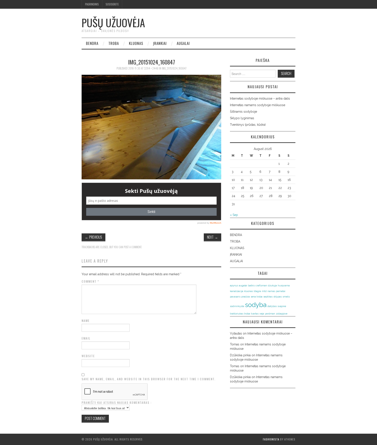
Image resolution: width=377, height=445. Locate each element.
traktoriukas (236, 313)
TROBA (113, 43)
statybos (272, 306)
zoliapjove (281, 313)
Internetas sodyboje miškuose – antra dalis (260, 98)
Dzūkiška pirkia (240, 355)
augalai (243, 285)
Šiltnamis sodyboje (243, 111)
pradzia (245, 296)
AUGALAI (183, 43)
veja (261, 313)
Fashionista (271, 439)
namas (271, 291)
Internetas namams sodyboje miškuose (257, 105)
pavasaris (235, 296)
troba (247, 313)
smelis (286, 296)
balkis (251, 285)
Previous (93, 237)
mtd (264, 291)
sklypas (277, 296)
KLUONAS (136, 43)
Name (86, 320)
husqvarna (284, 285)
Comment (90, 281)
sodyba (255, 305)
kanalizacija (236, 291)
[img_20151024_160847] (151, 127)
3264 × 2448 (151, 68)
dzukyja (272, 285)
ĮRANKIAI (160, 43)
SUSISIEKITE (112, 4)
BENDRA (92, 43)
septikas (267, 296)
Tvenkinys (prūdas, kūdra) (248, 124)
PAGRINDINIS (92, 4)
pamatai (280, 291)
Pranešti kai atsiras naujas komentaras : (117, 402)
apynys (234, 285)
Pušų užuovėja (113, 22)
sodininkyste (237, 306)
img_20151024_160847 (174, 68)
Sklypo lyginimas (242, 118)
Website (88, 356)
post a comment (132, 247)
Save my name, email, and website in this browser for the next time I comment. (149, 379)
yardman (270, 313)
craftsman (261, 285)
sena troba (256, 296)
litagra (257, 291)
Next (212, 237)
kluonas (248, 291)
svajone (282, 306)
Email (86, 338)
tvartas (255, 313)
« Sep (234, 215)
